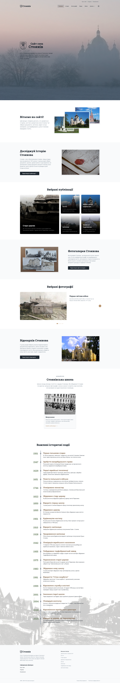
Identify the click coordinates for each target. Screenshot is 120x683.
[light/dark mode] (98, 6)
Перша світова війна (78, 296)
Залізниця (65, 227)
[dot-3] (63, 323)
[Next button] (100, 306)
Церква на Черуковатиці (87, 226)
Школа (62, 661)
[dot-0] (57, 323)
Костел (64, 206)
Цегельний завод (64, 667)
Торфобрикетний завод (66, 665)
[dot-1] (59, 323)
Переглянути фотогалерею (77, 268)
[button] (92, 6)
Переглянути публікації (29, 173)
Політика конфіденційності (94, 680)
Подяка (89, 1)
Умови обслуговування (82, 680)
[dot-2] (61, 323)
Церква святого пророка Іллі (88, 205)
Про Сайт (84, 1)
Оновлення (95, 1)
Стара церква (29, 225)
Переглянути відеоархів (29, 357)
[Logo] (25, 6)
